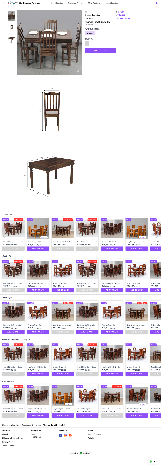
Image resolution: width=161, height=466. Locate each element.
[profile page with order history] (156, 3)
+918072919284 (36, 437)
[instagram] (65, 435)
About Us (5, 434)
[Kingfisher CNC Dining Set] (112, 234)
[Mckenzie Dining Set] (136, 401)
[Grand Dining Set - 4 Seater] (13, 234)
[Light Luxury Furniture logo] (13, 3)
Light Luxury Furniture (29, 3)
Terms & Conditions (9, 445)
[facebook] (60, 435)
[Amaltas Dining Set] (62, 275)
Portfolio (91, 438)
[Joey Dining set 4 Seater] (38, 234)
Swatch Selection (94, 434)
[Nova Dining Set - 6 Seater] (62, 234)
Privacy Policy (7, 442)
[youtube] (70, 435)
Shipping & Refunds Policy (12, 438)
